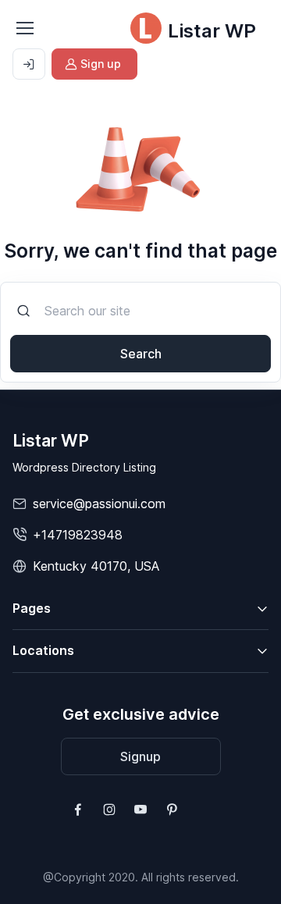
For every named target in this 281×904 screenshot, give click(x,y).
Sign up (100, 63)
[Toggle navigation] (24, 28)
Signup (140, 756)
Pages (31, 608)
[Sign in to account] (28, 64)
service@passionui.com (99, 503)
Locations (43, 650)
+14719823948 (78, 535)
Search (141, 353)
